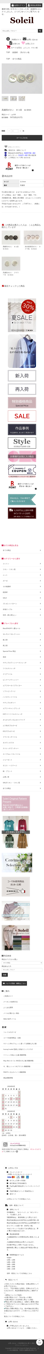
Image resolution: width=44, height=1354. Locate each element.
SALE (5, 598)
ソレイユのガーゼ (9, 1032)
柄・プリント (7, 771)
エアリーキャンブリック (11, 708)
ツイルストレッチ (9, 668)
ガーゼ (5, 581)
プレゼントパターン (10, 604)
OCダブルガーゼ (9, 731)
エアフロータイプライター (12, 685)
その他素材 (7, 586)
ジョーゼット (7, 760)
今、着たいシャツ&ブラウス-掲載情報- (17, 1066)
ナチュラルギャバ (9, 703)
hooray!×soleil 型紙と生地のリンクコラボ (18, 1049)
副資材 (15, 52)
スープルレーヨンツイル (11, 754)
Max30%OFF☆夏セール (11, 628)
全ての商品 (16, 59)
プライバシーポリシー (22, 1345)
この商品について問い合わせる (18, 157)
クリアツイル (7, 674)
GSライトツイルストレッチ (12, 714)
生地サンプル (7, 609)
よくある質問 (8, 1007)
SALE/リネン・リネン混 (11, 783)
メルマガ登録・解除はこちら (15, 983)
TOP (8, 52)
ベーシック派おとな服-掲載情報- (15, 1055)
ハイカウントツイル (10, 697)
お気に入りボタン (13, 147)
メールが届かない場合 (11, 1013)
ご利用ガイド (15, 40)
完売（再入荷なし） (10, 615)
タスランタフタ (8, 743)
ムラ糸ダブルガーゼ (10, 725)
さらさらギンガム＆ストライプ (14, 720)
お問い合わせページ (14, 1328)
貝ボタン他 (24, 52)
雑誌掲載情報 (8, 1078)
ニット (5, 575)
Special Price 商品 (9, 651)
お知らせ (16, 44)
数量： (4, 131)
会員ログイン (19, 5)
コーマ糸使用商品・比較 (12, 1038)
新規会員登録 (35, 5)
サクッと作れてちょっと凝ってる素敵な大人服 (20, 1043)
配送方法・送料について (16, 150)
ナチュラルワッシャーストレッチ (15, 663)
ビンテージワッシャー (11, 680)
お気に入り (30, 44)
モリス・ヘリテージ (10, 765)
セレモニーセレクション (11, 634)
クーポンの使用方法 (10, 1002)
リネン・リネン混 (9, 569)
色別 (4, 657)
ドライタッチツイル (10, 737)
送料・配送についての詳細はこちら (19, 1273)
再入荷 (5, 645)
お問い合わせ (32, 40)
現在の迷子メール (9, 1019)
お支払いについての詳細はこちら (18, 1199)
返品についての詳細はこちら (14, 1316)
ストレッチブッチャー (11, 748)
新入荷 (5, 640)
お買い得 (6, 777)
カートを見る (16, 48)
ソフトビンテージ (9, 691)
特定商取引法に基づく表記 (26, 1343)
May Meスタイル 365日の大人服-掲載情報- (18, 1061)
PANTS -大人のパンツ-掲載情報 (14, 1072)
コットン (6, 564)
